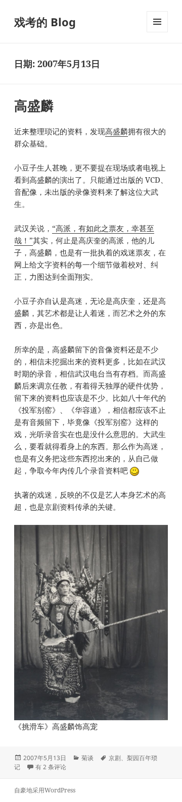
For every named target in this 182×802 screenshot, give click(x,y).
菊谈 (87, 758)
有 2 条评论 (50, 767)
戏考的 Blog (45, 21)
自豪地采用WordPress (44, 790)
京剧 (115, 758)
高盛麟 (34, 105)
